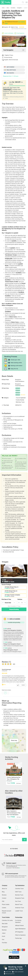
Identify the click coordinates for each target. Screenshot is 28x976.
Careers (4, 907)
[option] (14, 570)
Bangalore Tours (19, 898)
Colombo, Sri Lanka (7, 920)
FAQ (3, 901)
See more (23, 394)
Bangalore (5, 926)
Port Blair (4, 942)
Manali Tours (18, 904)
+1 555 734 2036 (15, 867)
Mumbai (4, 930)
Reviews (4, 895)
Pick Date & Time (6, 599)
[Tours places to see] (5, 2)
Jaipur (3, 933)
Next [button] (23, 570)
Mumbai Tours (19, 895)
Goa (3, 939)
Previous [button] (5, 570)
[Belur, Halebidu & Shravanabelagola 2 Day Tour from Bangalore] (14, 802)
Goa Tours (18, 901)
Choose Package (6, 584)
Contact (4, 898)
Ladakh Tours (19, 911)
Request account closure (6, 912)
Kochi (3, 936)
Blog (3, 892)
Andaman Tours (19, 907)
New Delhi (4, 923)
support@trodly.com (12, 866)
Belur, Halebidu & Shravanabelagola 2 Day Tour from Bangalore (13, 812)
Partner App (18, 938)
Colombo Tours (19, 888)
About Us (4, 888)
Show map (14, 740)
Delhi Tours (18, 892)
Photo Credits (5, 904)
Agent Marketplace (20, 928)
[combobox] (9, 603)
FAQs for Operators (20, 935)
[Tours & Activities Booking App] (14, 957)
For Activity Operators (18, 921)
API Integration (19, 932)
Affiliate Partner (19, 925)
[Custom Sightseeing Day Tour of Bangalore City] (14, 769)
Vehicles (19, 599)
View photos (21, 44)
